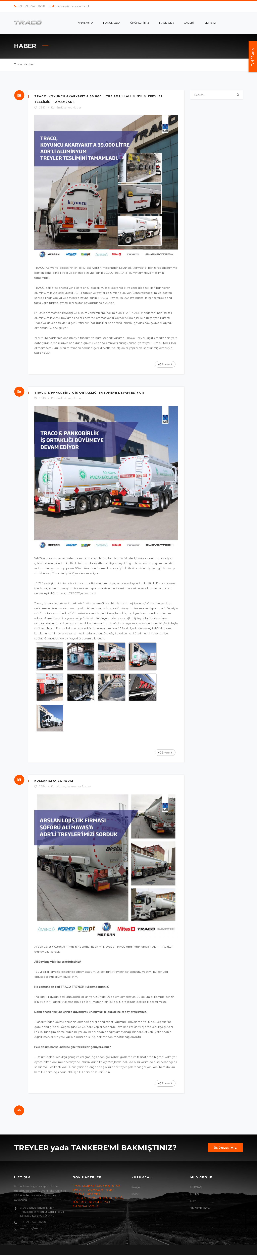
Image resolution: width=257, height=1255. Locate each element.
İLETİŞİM (209, 22)
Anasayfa (85, 22)
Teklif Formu (252, 57)
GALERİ (189, 22)
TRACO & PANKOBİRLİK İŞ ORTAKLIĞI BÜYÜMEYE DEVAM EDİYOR (89, 392)
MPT (193, 1201)
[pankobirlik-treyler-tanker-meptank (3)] (50, 656)
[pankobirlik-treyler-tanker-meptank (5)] (142, 687)
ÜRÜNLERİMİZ (139, 22)
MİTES (194, 1194)
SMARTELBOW (200, 1208)
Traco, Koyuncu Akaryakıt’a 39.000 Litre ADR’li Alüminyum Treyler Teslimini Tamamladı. (96, 1190)
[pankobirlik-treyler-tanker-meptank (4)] (50, 718)
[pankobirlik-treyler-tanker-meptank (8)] (50, 687)
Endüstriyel (64, 107)
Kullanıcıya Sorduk (78, 786)
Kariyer (136, 1187)
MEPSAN (196, 1187)
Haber (77, 107)
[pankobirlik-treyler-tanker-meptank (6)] (112, 687)
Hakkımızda (111, 22)
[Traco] (28, 22)
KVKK (135, 1194)
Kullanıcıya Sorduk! (53, 781)
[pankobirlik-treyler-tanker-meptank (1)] (112, 656)
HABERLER (166, 22)
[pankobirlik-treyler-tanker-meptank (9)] (142, 656)
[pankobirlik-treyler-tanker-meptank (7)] (81, 687)
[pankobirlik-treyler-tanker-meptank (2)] (81, 656)
